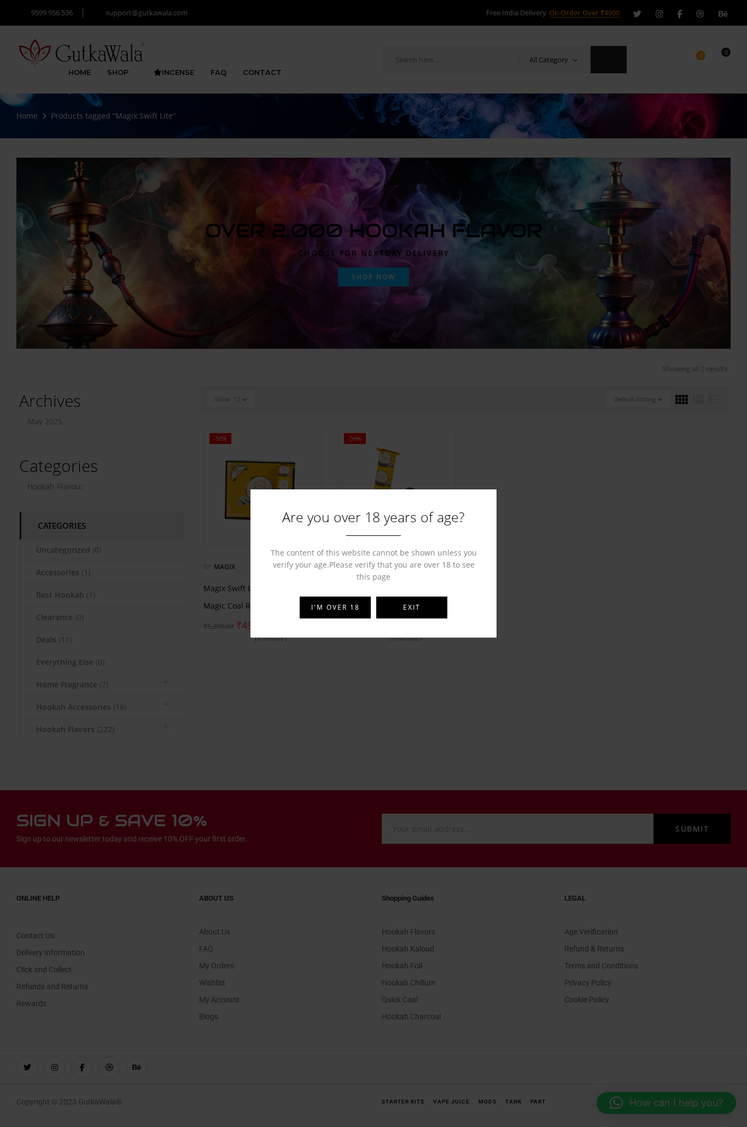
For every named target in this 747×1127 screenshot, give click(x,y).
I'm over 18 (335, 607)
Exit (412, 607)
